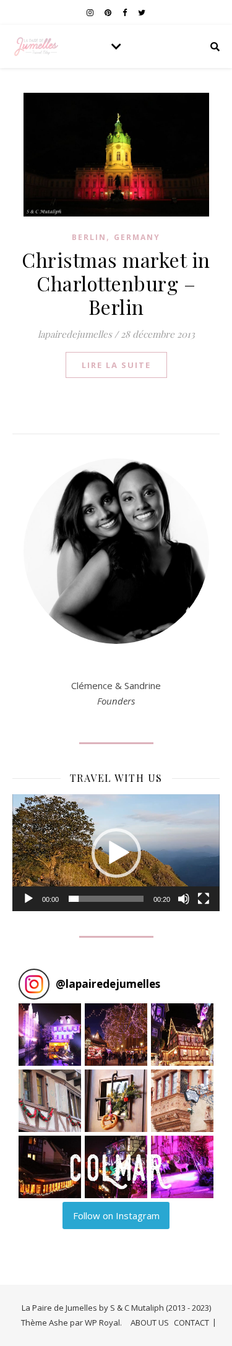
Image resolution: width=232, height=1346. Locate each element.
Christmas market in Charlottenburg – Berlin (116, 283)
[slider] (106, 899)
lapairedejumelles (75, 334)
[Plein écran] (203, 899)
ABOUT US (150, 1322)
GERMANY (137, 237)
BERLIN (89, 237)
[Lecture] (28, 899)
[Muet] (184, 899)
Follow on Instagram (116, 1215)
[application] (116, 852)
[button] (116, 853)
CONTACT (191, 1322)
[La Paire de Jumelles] (37, 46)
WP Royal (102, 1322)
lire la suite (116, 365)
